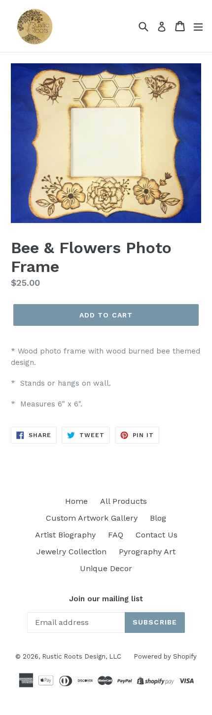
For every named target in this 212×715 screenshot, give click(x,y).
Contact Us (156, 534)
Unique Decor (106, 568)
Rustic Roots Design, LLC (81, 656)
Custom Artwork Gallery (92, 518)
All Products (123, 501)
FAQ (115, 534)
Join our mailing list (106, 598)
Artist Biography (65, 534)
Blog (158, 518)
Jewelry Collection (71, 551)
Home (76, 501)
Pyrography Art (147, 551)
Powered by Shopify (165, 656)
